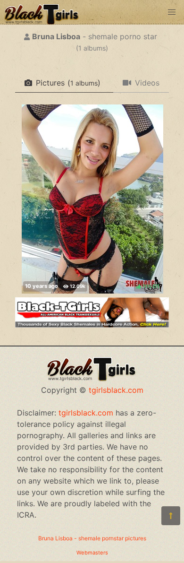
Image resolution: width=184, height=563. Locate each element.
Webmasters (92, 552)
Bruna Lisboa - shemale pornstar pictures (92, 538)
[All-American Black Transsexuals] (92, 324)
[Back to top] (170, 515)
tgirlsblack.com (116, 390)
